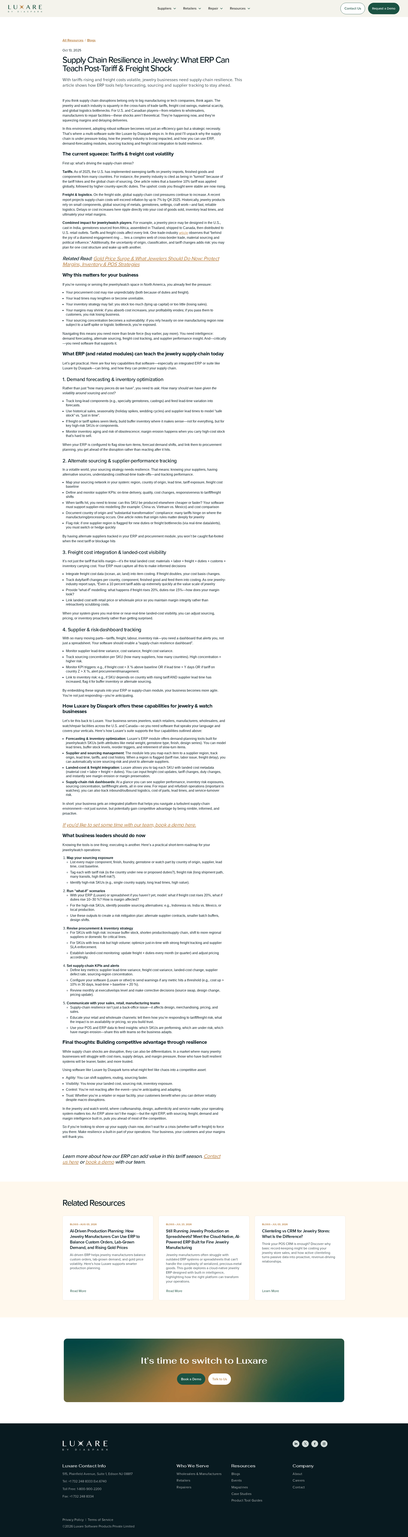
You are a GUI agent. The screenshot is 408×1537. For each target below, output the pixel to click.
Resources (243, 1465)
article (183, 232)
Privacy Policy (73, 1520)
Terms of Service (100, 1520)
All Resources (73, 40)
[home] (25, 8)
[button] (167, 8)
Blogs (91, 40)
